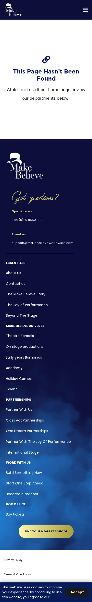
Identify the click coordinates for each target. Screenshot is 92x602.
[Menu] (85, 10)
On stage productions (24, 346)
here (21, 90)
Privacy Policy (13, 560)
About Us (13, 272)
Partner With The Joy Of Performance (38, 441)
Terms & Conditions (17, 574)
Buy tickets (15, 514)
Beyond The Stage (21, 315)
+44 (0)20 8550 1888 (27, 220)
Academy (14, 367)
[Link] (13, 9)
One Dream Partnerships (27, 430)
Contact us (15, 283)
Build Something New (24, 472)
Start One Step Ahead (24, 483)
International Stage (22, 452)
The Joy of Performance (27, 304)
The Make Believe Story (25, 294)
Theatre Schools (20, 335)
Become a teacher (22, 494)
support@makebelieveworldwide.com (43, 243)
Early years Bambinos (24, 357)
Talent (11, 389)
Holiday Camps (19, 378)
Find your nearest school (46, 531)
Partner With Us (19, 409)
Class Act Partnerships (25, 420)
